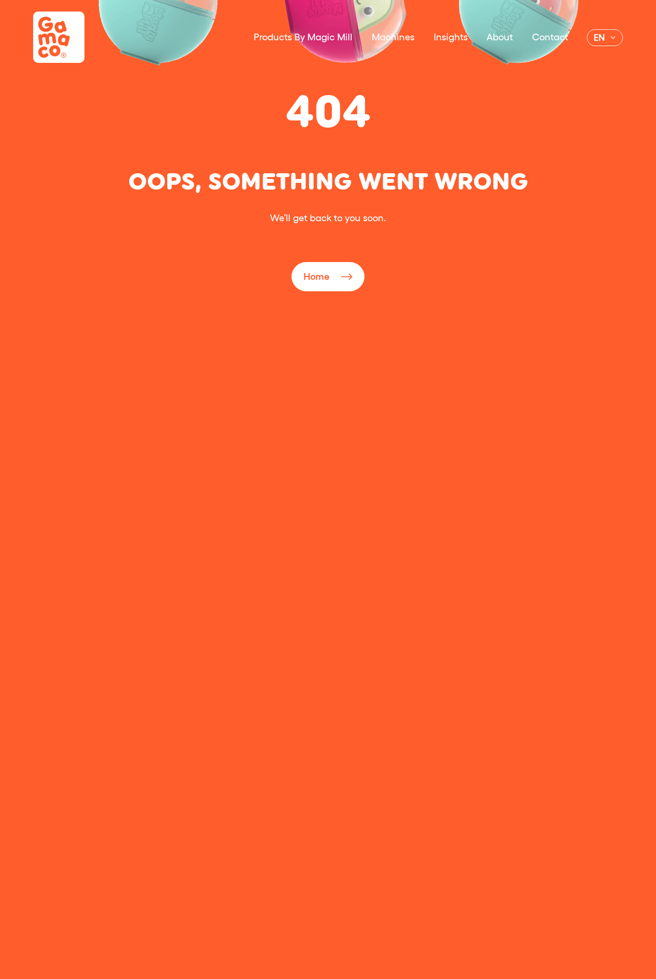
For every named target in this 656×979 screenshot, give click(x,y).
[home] (59, 37)
